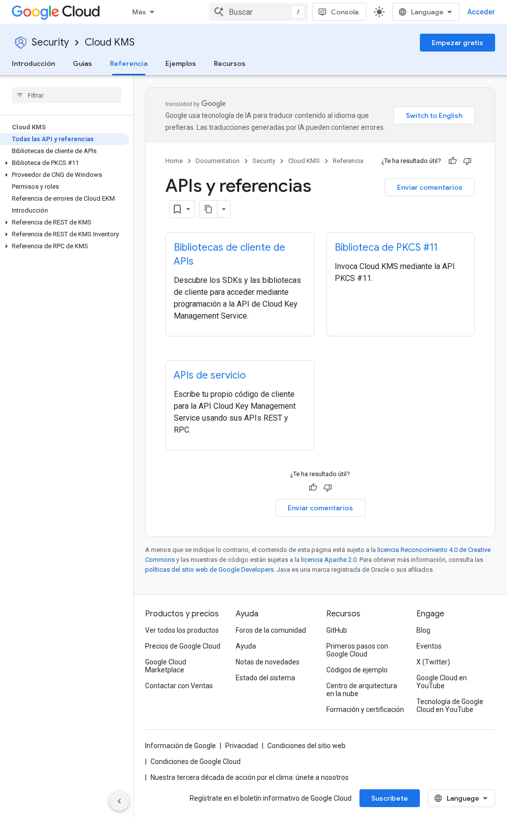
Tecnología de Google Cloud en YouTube (449, 705)
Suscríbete (389, 798)
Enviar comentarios (429, 187)
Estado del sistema (265, 678)
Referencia (129, 63)
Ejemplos (180, 63)
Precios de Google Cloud (182, 646)
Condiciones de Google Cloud (196, 761)
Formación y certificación (365, 709)
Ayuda (246, 646)
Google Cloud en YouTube (441, 682)
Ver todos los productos (182, 630)
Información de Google (180, 746)
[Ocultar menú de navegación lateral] (119, 801)
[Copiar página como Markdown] (208, 209)
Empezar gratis (457, 42)
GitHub (336, 630)
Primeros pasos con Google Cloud (357, 650)
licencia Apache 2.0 (328, 559)
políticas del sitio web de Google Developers (209, 569)
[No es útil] (467, 161)
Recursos (230, 63)
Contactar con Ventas (179, 686)
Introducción (33, 63)
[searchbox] (66, 95)
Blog (423, 630)
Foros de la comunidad (271, 630)
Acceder (481, 12)
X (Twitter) (433, 662)
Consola (344, 11)
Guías (82, 63)
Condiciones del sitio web (306, 746)
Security (50, 42)
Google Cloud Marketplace (165, 666)
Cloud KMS (110, 42)
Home (174, 160)
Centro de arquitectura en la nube (361, 690)
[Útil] (452, 161)
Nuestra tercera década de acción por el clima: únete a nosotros (250, 777)
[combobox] (258, 12)
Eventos (429, 646)
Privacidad (241, 746)
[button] (64, 163)
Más (139, 11)
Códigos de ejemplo (357, 670)
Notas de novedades (268, 662)
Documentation (218, 160)
